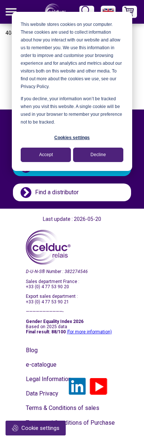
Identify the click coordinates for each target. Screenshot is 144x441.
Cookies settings (72, 137)
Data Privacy (42, 393)
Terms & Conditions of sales (44, 407)
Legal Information (44, 379)
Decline (98, 154)
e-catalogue (41, 364)
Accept (46, 154)
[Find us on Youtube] (98, 386)
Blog (32, 350)
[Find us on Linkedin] (77, 386)
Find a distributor (57, 192)
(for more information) (89, 331)
